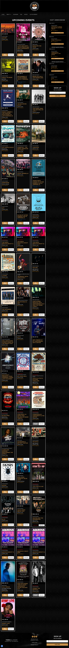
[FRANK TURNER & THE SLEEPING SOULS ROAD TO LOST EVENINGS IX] (8, 98)
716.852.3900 (34, 642)
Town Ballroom (5, 40)
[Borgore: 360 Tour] (38, 32)
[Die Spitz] (38, 432)
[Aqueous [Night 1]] (8, 537)
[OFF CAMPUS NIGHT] (8, 133)
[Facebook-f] (32, 636)
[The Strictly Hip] (38, 471)
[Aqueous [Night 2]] (38, 537)
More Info (11, 54)
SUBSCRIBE (57, 95)
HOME (3, 14)
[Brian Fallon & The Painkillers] (38, 65)
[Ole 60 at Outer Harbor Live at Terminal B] (23, 202)
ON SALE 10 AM (35, 424)
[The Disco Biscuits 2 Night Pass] (23, 231)
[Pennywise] (8, 168)
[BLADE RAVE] (8, 400)
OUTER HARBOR (33, 14)
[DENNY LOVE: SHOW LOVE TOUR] (8, 608)
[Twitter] (34, 636)
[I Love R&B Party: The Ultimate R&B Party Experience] (23, 32)
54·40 (52, 78)
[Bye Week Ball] (23, 361)
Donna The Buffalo (56, 40)
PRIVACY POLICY (34, 644)
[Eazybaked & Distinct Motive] (23, 432)
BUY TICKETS (57, 32)
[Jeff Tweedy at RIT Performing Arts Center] (38, 327)
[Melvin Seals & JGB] (23, 292)
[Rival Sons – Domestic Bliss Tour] (23, 467)
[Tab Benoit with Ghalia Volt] (23, 262)
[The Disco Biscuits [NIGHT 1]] (8, 231)
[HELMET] (8, 28)
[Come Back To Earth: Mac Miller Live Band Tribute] (23, 399)
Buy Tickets (4, 55)
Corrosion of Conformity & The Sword (55, 53)
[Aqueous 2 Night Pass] (23, 537)
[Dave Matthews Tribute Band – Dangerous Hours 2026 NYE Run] (23, 570)
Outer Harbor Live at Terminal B (21, 82)
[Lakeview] (38, 133)
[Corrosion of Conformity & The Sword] (38, 399)
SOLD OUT (35, 525)
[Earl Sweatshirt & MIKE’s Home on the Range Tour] (8, 327)
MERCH (26, 14)
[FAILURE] (38, 258)
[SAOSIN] (8, 471)
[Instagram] (36, 636)
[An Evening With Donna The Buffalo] (38, 571)
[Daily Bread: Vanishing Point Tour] (8, 571)
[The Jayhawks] (8, 295)
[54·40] (8, 504)
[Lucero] (8, 262)
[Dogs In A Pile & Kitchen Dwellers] (38, 362)
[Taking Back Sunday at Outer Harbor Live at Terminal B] (38, 168)
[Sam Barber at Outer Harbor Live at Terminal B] (23, 65)
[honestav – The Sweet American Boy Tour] (23, 133)
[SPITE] (23, 325)
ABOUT (8, 14)
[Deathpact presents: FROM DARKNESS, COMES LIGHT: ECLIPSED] (8, 361)
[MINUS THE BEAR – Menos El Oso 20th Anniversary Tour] (8, 65)
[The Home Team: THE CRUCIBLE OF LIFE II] (38, 96)
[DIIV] (8, 198)
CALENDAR (15, 14)
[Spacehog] (38, 202)
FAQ (21, 14)
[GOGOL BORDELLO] (23, 163)
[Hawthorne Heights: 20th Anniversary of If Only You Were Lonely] (38, 291)
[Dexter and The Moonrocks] (38, 504)
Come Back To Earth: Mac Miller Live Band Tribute (56, 27)
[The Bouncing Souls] (23, 94)
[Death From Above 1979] (23, 500)
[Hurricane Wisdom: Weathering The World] (8, 436)
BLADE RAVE (54, 67)
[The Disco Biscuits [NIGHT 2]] (38, 231)
